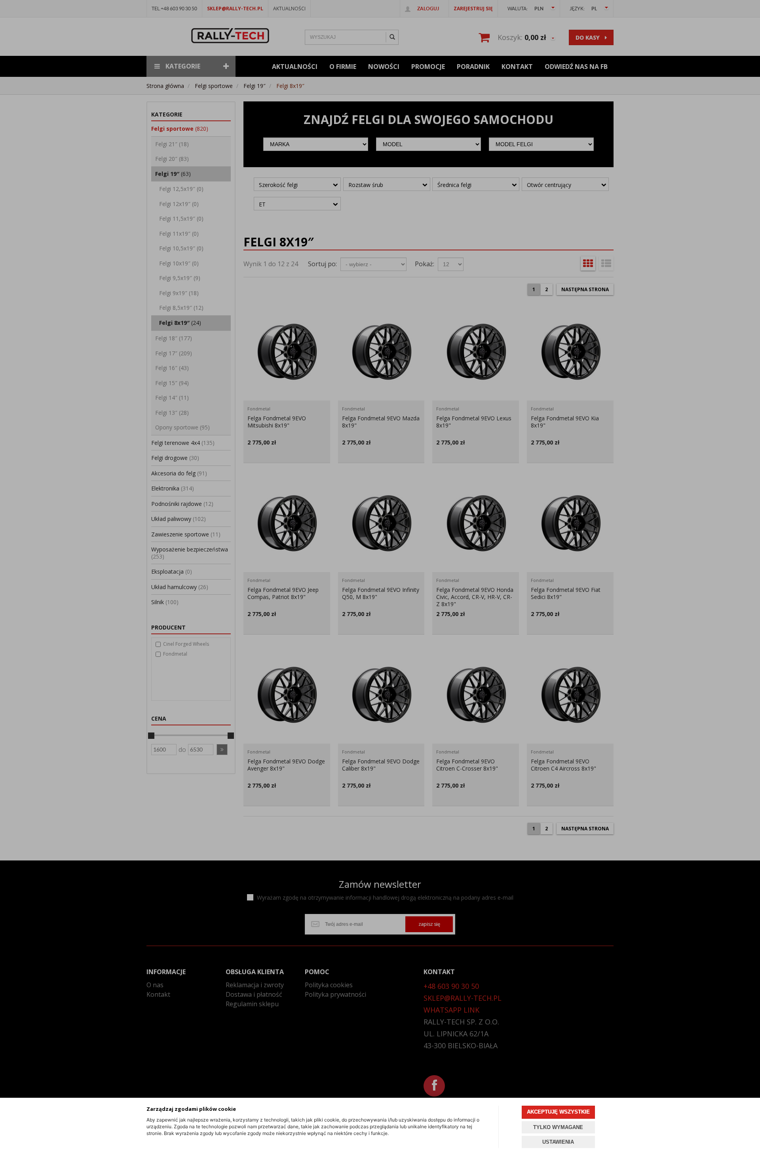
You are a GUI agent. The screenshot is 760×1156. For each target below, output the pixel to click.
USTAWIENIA (558, 1142)
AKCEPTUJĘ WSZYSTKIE (558, 1112)
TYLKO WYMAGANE (558, 1127)
